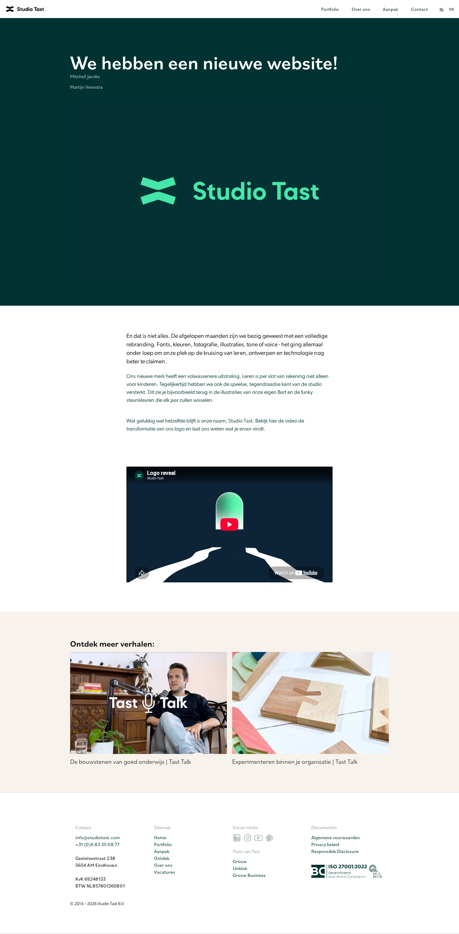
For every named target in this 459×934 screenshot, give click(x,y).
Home (160, 837)
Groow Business (249, 875)
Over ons (163, 865)
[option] (451, 9)
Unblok (240, 868)
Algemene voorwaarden (335, 837)
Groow (239, 861)
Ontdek (161, 858)
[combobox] (442, 9)
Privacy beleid (325, 844)
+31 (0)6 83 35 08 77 (97, 844)
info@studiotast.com (97, 837)
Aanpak (161, 851)
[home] (22, 9)
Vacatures (164, 872)
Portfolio (163, 844)
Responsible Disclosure (335, 851)
